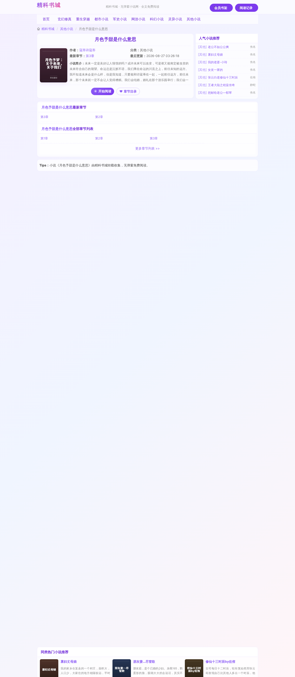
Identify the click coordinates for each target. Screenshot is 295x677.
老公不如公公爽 (218, 47)
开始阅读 (104, 91)
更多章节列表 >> (147, 148)
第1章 (44, 138)
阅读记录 (246, 8)
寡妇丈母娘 (215, 54)
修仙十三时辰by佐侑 (220, 661)
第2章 (99, 117)
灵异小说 (175, 19)
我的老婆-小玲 (217, 62)
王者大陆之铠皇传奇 (221, 85)
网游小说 (138, 19)
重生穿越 (83, 19)
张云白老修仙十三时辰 (223, 77)
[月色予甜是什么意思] (55, 65)
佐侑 (253, 77)
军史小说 (120, 19)
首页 (46, 19)
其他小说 (194, 19)
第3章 (90, 56)
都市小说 (101, 19)
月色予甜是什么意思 (57, 107)
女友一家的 (215, 70)
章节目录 (130, 91)
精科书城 (49, 5)
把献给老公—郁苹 (220, 92)
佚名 (253, 46)
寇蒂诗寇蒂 (87, 50)
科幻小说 (157, 19)
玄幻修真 (64, 19)
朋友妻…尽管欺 (144, 661)
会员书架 (220, 8)
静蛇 (253, 85)
